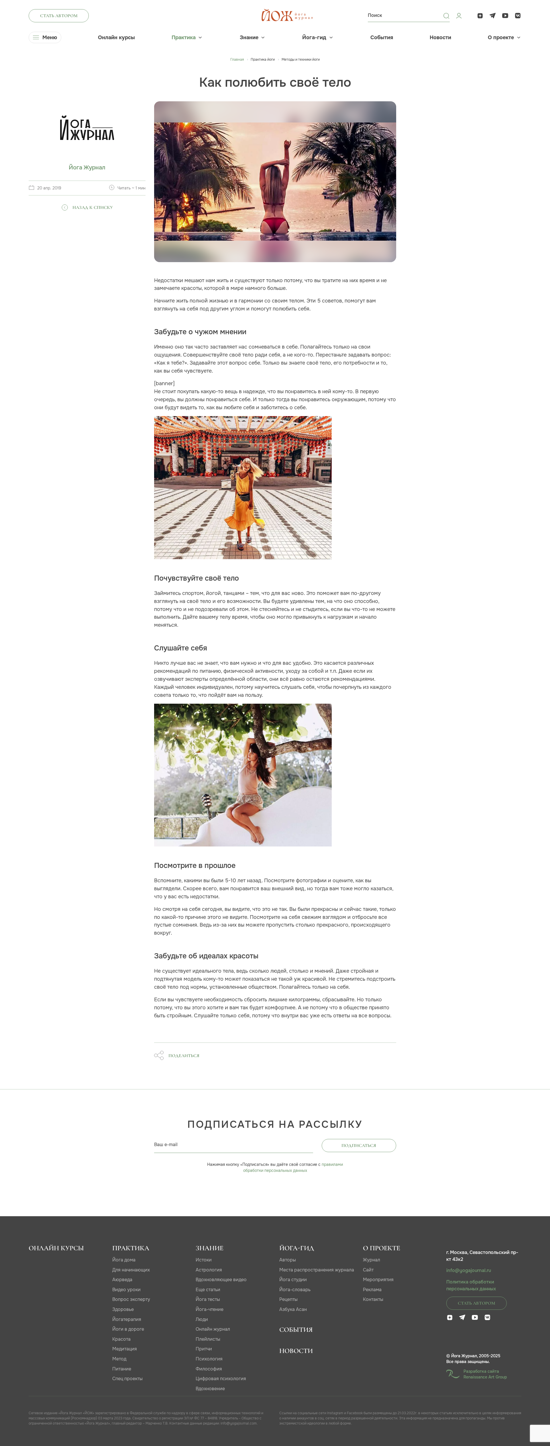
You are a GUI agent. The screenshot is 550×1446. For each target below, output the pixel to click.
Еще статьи (208, 1290)
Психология (209, 1359)
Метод (119, 1359)
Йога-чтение (209, 1309)
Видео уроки (126, 1290)
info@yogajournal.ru (468, 1270)
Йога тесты (208, 1299)
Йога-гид (314, 37)
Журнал (371, 1260)
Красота (121, 1339)
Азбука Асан (293, 1309)
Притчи (204, 1349)
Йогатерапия (126, 1319)
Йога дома (123, 1260)
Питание (121, 1369)
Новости (440, 37)
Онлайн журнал (213, 1329)
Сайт (368, 1270)
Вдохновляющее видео (221, 1280)
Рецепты (288, 1299)
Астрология (209, 1270)
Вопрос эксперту (131, 1299)
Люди (202, 1319)
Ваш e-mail (166, 1145)
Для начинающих (131, 1270)
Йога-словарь (295, 1290)
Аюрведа (122, 1280)
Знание (249, 37)
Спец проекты (127, 1379)
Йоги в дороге (128, 1329)
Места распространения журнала (316, 1270)
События (381, 37)
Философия (209, 1369)
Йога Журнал (87, 167)
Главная (237, 59)
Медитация (124, 1349)
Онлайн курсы (116, 37)
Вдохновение (210, 1389)
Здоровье (123, 1309)
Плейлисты (208, 1339)
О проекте (501, 37)
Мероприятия (378, 1280)
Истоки (204, 1260)
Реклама (372, 1290)
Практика (184, 37)
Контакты (373, 1299)
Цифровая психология (221, 1379)
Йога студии (293, 1280)
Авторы (287, 1260)
